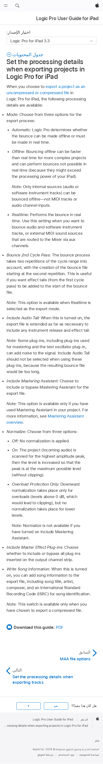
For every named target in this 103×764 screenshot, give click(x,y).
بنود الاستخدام (66, 754)
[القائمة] (5, 5)
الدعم (84, 719)
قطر (97, 740)
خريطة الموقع (45, 754)
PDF (59, 627)
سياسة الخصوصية (89, 754)
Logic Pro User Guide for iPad (67, 18)
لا (28, 706)
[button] (17, 5)
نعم (56, 706)
